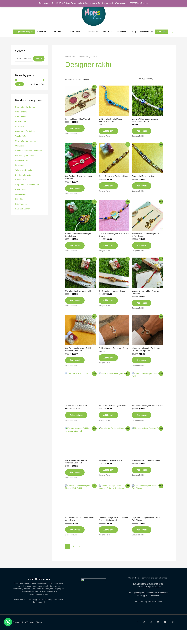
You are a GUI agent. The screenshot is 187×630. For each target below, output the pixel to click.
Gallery (133, 31)
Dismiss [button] (144, 3)
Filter (19, 84)
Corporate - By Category (25, 107)
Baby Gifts (41, 31)
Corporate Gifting (22, 31)
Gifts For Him (21, 112)
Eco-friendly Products (24, 155)
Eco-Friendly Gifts (23, 175)
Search (39, 58)
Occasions (90, 31)
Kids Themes (21, 204)
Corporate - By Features (25, 141)
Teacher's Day (21, 136)
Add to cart (142, 360)
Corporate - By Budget (25, 131)
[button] (172, 31)
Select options (76, 415)
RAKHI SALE (20, 180)
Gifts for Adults (73, 31)
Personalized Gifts (23, 121)
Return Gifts (20, 189)
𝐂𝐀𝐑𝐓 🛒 (161, 31)
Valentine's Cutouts (23, 170)
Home (67, 56)
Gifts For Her (20, 117)
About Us (105, 31)
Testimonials (121, 31)
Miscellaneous (21, 194)
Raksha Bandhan (22, 209)
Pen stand (19, 165)
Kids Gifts (57, 31)
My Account (145, 31)
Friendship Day (21, 160)
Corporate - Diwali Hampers (27, 184)
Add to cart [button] (75, 128)
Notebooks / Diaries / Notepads (28, 150)
